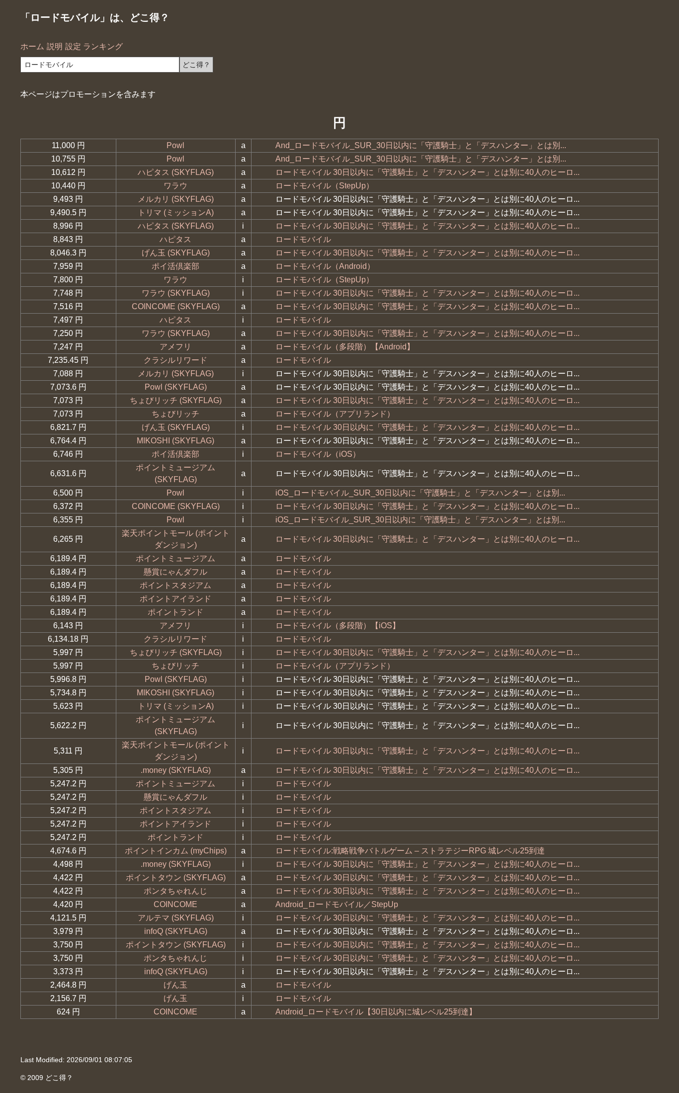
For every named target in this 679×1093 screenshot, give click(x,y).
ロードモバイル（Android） (325, 266)
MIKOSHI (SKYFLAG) (175, 440)
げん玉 (175, 985)
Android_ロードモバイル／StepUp (336, 904)
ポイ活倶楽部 (175, 266)
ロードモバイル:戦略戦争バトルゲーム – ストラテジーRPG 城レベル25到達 (410, 850)
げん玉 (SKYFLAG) (176, 253)
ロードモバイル (303, 239)
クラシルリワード (175, 360)
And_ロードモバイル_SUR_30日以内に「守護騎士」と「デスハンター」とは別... (420, 145)
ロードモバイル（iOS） (317, 454)
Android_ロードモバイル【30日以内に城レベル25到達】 (376, 1012)
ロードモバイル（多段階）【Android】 (345, 346)
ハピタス (175, 239)
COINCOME (175, 904)
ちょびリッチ (175, 414)
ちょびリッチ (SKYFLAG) (176, 400)
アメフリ (175, 346)
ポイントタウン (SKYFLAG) (176, 877)
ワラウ (175, 185)
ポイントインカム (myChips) (176, 850)
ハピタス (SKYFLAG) (176, 172)
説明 (55, 46)
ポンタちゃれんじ (175, 891)
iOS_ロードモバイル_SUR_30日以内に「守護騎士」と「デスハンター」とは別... (420, 493)
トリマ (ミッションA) (176, 212)
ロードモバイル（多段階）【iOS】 (337, 625)
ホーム (32, 46)
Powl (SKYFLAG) (176, 387)
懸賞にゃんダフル (175, 572)
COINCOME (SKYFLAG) (176, 306)
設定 (73, 46)
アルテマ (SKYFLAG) (176, 918)
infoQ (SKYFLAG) (175, 931)
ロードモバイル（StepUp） (324, 185)
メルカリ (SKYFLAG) (176, 199)
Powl (175, 145)
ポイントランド (175, 612)
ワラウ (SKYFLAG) (176, 293)
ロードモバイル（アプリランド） (335, 414)
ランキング (103, 46)
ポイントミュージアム (175, 558)
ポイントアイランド (175, 598)
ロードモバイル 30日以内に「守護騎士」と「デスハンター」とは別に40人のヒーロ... (427, 172)
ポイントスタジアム (175, 585)
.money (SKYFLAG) (176, 770)
